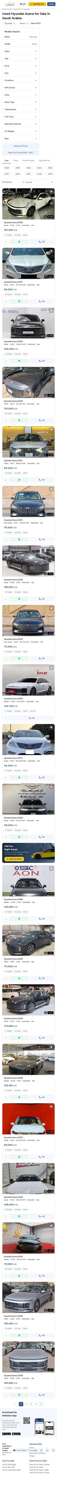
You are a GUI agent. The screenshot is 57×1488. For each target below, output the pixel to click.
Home (31, 1448)
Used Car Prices (21, 146)
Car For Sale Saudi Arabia (11, 1470)
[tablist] (28, 160)
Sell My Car (38, 4)
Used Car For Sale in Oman (39, 1473)
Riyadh (9, 294)
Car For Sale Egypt (9, 1464)
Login (51, 4)
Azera (25, 235)
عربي (24, 3)
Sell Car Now (15, 859)
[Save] (51, 191)
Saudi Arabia (21, 1450)
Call (43, 242)
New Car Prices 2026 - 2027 (20, 152)
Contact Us (33, 1450)
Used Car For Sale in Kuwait (39, 1464)
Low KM (32, 711)
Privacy (32, 1456)
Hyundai (17, 235)
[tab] (6, 160)
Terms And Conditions (37, 1453)
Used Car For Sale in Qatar (39, 1470)
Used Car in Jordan (36, 1467)
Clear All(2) (36, 23)
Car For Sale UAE (8, 1467)
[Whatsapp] (19, 242)
